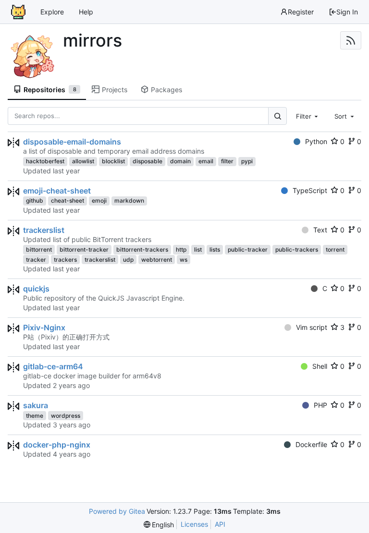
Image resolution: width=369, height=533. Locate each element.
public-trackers (296, 249)
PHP (320, 405)
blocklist (113, 161)
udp (128, 259)
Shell (319, 366)
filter (227, 161)
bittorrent (39, 249)
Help (86, 12)
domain (180, 161)
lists (214, 249)
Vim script (311, 327)
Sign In (347, 12)
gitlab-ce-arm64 (53, 366)
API (220, 524)
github (34, 200)
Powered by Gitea (117, 511)
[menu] (159, 525)
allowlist (83, 161)
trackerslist (43, 230)
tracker (36, 259)
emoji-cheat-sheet (57, 190)
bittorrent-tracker (84, 249)
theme (34, 415)
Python (316, 141)
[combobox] (308, 115)
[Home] (18, 12)
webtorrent (156, 259)
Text (320, 230)
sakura (35, 405)
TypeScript (310, 190)
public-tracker (248, 249)
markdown (129, 200)
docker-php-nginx (56, 444)
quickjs (36, 288)
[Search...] (277, 116)
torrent (335, 249)
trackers (65, 259)
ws (183, 259)
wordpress (65, 415)
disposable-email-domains (72, 141)
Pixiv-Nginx (44, 327)
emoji (99, 200)
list (198, 249)
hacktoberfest (45, 161)
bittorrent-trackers (142, 249)
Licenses (194, 524)
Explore (52, 12)
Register (301, 12)
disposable (147, 161)
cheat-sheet (67, 200)
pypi (247, 161)
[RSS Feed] (350, 40)
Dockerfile (311, 444)
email (205, 161)
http (181, 249)
